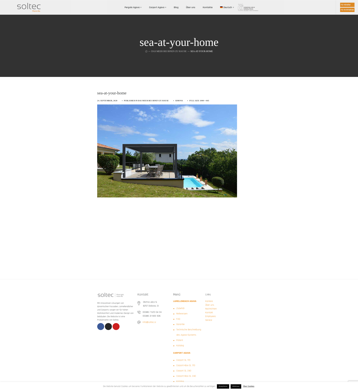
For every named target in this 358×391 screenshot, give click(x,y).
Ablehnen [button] (236, 386)
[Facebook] (100, 326)
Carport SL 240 (183, 370)
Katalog (180, 345)
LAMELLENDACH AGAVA (184, 301)
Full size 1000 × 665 (199, 101)
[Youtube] (116, 326)
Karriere (209, 301)
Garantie (180, 324)
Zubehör (180, 308)
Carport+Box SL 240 (186, 376)
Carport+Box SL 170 (185, 365)
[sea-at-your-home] (167, 106)
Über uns (209, 305)
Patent (179, 340)
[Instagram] (108, 326)
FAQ (178, 319)
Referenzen (182, 313)
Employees (210, 316)
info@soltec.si (149, 322)
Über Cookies (248, 386)
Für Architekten (347, 10)
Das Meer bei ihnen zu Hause (169, 51)
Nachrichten (211, 308)
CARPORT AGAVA (181, 353)
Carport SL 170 (183, 360)
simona (179, 101)
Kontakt (209, 312)
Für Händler (346, 4)
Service (208, 320)
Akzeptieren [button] (223, 386)
